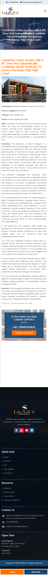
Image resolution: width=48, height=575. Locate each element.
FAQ (5, 465)
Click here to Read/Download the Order (17, 303)
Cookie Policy (9, 496)
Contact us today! (24, 333)
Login (12, 572)
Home (6, 457)
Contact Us (8, 473)
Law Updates (9, 469)
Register (36, 572)
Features (7, 461)
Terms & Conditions (11, 500)
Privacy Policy (9, 492)
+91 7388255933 (24, 327)
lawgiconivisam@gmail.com (17, 526)
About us (7, 488)
